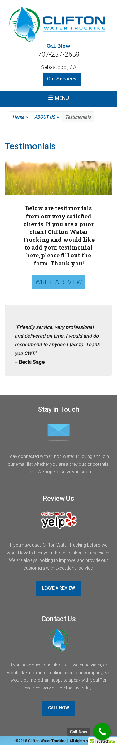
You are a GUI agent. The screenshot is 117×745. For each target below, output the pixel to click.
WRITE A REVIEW (58, 282)
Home (20, 116)
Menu (62, 98)
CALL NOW (58, 707)
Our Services (61, 79)
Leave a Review (58, 588)
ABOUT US (46, 116)
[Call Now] (102, 731)
